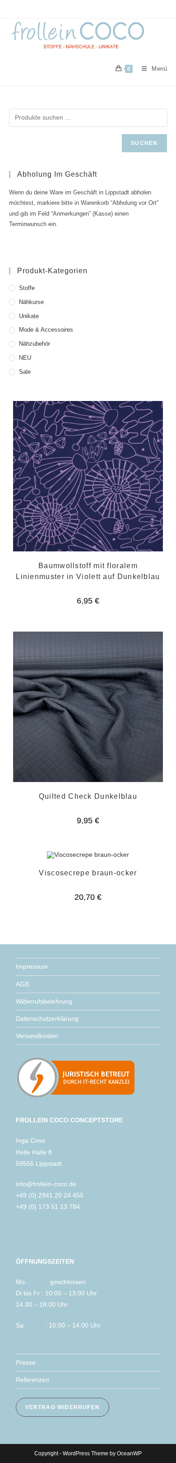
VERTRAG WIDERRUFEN (62, 1407)
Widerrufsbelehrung (44, 1001)
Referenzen (32, 1379)
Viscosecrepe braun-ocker (88, 873)
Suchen (144, 143)
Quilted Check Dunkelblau (88, 796)
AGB (22, 984)
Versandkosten (37, 1035)
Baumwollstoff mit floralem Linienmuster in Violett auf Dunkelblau (88, 571)
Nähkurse (31, 302)
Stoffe (27, 288)
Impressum (32, 966)
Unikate (29, 316)
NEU (25, 357)
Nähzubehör (34, 343)
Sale (25, 371)
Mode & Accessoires (46, 329)
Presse (26, 1362)
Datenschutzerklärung (47, 1018)
